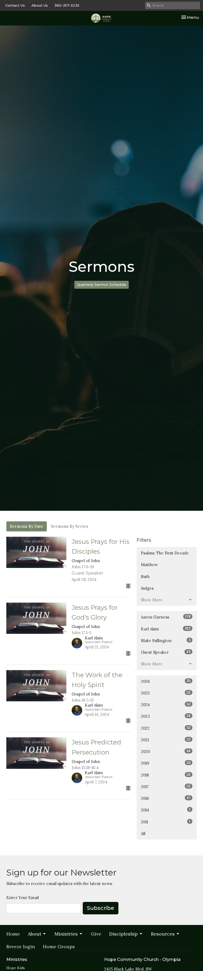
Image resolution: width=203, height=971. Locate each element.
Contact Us (15, 5)
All (143, 833)
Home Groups (59, 946)
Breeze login (20, 946)
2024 (166, 704)
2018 (166, 775)
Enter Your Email (22, 897)
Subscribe (100, 908)
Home (13, 934)
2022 (166, 728)
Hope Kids (15, 967)
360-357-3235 (66, 5)
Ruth (145, 576)
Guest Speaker (166, 652)
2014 (166, 809)
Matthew (149, 564)
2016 (166, 798)
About (34, 934)
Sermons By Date (26, 526)
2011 (166, 821)
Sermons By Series (69, 526)
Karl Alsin (166, 628)
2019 (166, 763)
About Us (39, 5)
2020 (166, 751)
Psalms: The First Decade (165, 552)
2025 (166, 692)
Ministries (66, 934)
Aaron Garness (166, 617)
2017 (166, 786)
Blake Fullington (166, 640)
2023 (166, 716)
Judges (147, 588)
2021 (166, 739)
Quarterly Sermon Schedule (101, 284)
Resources (163, 934)
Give (96, 934)
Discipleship (123, 934)
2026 (166, 681)
